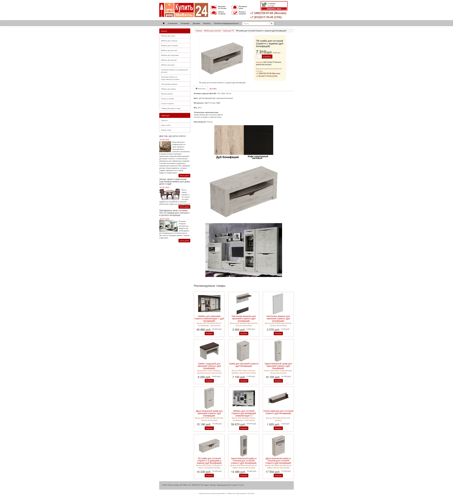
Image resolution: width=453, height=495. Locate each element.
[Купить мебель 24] (183, 10)
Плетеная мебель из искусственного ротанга (170, 78)
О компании (172, 23)
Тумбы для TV (228, 30)
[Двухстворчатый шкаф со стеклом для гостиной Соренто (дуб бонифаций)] (278, 445)
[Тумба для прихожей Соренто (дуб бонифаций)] (244, 351)
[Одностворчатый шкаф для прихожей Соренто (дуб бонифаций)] (278, 351)
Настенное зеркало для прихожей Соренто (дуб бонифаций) (278, 318)
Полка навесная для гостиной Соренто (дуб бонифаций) (278, 412)
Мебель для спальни (169, 40)
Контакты (206, 23)
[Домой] (163, 23)
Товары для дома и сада (170, 108)
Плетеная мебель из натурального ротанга (174, 70)
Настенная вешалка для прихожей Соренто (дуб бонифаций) (244, 318)
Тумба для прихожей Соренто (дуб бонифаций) (243, 364)
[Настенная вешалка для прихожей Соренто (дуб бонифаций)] (244, 303)
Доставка (196, 23)
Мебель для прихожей (169, 55)
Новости (164, 120)
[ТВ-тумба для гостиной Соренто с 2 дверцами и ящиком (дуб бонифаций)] (209, 445)
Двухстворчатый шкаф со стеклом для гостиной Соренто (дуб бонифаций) (278, 460)
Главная (199, 30)
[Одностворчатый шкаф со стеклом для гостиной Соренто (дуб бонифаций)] (244, 445)
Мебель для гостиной (169, 45)
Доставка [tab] (213, 88)
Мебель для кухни (168, 36)
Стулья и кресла (167, 103)
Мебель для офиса (168, 89)
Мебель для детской (169, 50)
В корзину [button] (267, 56)
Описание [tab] (201, 88)
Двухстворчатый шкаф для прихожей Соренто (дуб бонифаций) (209, 413)
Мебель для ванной (168, 60)
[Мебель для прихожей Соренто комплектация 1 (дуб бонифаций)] (209, 303)
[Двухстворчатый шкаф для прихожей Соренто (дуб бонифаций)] (209, 398)
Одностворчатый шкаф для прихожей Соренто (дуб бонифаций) (278, 366)
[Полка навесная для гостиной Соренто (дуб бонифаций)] (278, 398)
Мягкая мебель (167, 94)
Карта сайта (165, 125)
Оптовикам (185, 23)
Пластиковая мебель (169, 84)
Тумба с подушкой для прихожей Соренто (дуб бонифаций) (209, 366)
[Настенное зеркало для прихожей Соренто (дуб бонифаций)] (278, 303)
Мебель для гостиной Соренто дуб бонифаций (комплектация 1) (244, 413)
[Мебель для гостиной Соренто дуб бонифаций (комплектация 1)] (244, 398)
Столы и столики (167, 98)
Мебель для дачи (168, 65)
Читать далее (184, 176)
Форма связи (166, 130)
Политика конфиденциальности (226, 23)
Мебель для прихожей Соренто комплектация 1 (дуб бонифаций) (209, 318)
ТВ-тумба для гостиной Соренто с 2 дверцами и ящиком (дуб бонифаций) (209, 460)
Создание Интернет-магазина (207, 493)
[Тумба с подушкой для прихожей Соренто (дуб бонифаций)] (209, 351)
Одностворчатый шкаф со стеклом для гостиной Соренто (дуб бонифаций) (244, 460)
